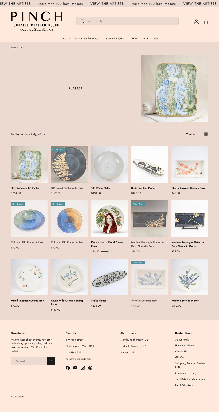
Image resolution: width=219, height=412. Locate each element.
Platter (21, 48)
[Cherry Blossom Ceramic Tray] (189, 164)
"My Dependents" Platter (25, 188)
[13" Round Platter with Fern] (69, 164)
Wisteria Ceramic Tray (144, 300)
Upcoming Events (184, 345)
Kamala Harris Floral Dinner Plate (107, 244)
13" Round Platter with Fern (67, 188)
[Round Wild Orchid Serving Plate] (69, 277)
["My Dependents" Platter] (29, 164)
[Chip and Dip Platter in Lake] (29, 218)
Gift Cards (180, 357)
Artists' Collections (86, 39)
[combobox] (127, 21)
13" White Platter (101, 188)
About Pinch (182, 340)
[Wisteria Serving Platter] (189, 277)
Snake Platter (98, 300)
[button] (206, 22)
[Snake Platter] (109, 277)
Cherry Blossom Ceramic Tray (188, 188)
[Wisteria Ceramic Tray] (149, 277)
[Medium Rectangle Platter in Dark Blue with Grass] (189, 218)
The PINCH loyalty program (190, 379)
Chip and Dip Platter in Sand (67, 242)
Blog (156, 39)
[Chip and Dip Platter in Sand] (69, 218)
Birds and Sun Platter (143, 188)
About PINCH (114, 39)
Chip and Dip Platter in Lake (27, 242)
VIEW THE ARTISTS (17, 4)
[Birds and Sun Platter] (149, 164)
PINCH (21, 396)
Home (13, 48)
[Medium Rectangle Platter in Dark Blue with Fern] (149, 218)
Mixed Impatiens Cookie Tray (27, 300)
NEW (134, 39)
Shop (63, 39)
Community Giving (185, 373)
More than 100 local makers (64, 3)
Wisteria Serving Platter (185, 300)
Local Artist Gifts (184, 385)
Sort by (15, 134)
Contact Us (181, 351)
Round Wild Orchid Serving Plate (67, 302)
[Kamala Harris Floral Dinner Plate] (109, 218)
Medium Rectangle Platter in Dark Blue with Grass (187, 244)
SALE (145, 39)
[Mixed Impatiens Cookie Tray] (29, 277)
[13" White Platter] (109, 164)
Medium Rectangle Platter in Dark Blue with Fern (147, 244)
